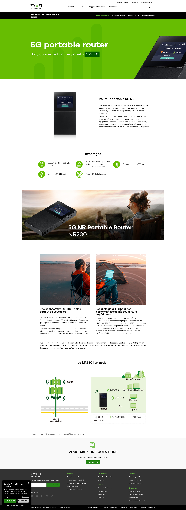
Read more (25, 497)
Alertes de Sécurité (72, 486)
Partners (133, 2)
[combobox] (29, 483)
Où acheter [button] (113, 7)
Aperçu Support (71, 477)
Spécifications (133, 15)
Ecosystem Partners (135, 483)
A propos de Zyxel (134, 491)
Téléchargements (148, 15)
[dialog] (16, 494)
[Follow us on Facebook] (32, 496)
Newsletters (101, 494)
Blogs (99, 497)
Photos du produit (118, 15)
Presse (100, 485)
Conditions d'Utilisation (109, 507)
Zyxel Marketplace (103, 477)
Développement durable (136, 494)
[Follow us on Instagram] (52, 496)
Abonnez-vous (53, 485)
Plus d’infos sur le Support (74, 489)
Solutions (81, 7)
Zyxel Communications (135, 501)
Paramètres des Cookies (147, 507)
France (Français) (147, 2)
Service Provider (122, 2)
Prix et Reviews (102, 491)
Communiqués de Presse (105, 488)
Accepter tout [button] (10, 500)
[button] (16, 505)
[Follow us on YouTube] (37, 496)
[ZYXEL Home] (37, 7)
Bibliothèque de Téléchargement (76, 483)
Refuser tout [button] (23, 500)
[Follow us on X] (47, 496)
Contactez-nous (93, 462)
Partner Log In (133, 477)
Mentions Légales (93, 507)
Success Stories (133, 497)
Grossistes (101, 480)
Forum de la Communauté (74, 480)
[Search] (149, 7)
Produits (71, 7)
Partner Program (133, 480)
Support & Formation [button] (97, 7)
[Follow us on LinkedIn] (42, 496)
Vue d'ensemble (102, 15)
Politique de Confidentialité (128, 507)
